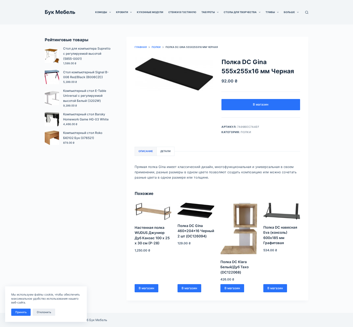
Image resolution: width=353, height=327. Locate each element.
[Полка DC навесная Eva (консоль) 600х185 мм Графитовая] (281, 211)
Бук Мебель (60, 12)
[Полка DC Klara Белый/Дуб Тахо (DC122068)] (238, 228)
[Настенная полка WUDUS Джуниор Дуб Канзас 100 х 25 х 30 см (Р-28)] (153, 211)
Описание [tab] (146, 151)
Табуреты (208, 12)
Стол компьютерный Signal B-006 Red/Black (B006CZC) (86, 74)
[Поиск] (306, 12)
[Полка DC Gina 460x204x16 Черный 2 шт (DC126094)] (196, 210)
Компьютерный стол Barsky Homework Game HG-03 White (86, 116)
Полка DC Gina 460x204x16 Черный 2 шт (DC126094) (196, 231)
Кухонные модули (150, 12)
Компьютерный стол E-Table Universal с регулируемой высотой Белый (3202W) (84, 96)
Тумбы (270, 12)
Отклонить (44, 312)
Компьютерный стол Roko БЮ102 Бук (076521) (82, 135)
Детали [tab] (165, 151)
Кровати (122, 12)
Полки (246, 132)
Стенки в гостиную (182, 12)
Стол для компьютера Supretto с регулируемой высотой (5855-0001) (87, 54)
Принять (21, 312)
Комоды (101, 12)
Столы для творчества (240, 12)
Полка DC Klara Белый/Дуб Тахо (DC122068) (234, 267)
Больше (289, 12)
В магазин (260, 104)
